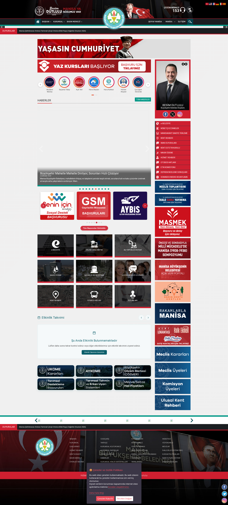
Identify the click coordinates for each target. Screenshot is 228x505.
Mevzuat (166, 446)
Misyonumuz (137, 443)
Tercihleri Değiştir (124, 498)
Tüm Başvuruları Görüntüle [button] (94, 228)
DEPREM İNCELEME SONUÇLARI (174, 172)
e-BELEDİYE (55, 250)
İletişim (181, 21)
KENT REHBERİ (55, 300)
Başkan (45, 21)
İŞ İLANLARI (132, 300)
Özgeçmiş (163, 97)
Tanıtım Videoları (169, 462)
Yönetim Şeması (138, 446)
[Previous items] (43, 205)
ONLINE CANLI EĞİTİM (94, 250)
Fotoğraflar (163, 102)
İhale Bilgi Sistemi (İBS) (172, 450)
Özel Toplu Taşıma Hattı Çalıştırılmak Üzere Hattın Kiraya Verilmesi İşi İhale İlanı (49, 31)
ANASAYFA (38, 22)
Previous (2, 27)
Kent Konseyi (75, 454)
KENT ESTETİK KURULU (170, 148)
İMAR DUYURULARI (169, 143)
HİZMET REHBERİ (168, 157)
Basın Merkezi (73, 21)
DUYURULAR (9, 30)
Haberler (105, 458)
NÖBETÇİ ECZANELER (170, 128)
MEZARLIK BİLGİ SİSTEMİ (94, 275)
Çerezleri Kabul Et (105, 498)
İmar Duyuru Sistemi (171, 458)
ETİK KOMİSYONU (168, 167)
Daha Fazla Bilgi (96, 492)
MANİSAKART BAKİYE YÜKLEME (174, 133)
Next (225, 27)
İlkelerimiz (75, 446)
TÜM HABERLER (143, 99)
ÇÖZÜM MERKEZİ (171, 8)
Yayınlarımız (136, 462)
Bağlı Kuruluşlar (139, 450)
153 (176, 10)
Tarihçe (104, 443)
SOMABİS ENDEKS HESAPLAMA (174, 177)
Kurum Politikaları (170, 454)
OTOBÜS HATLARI (94, 300)
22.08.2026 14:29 (45, 176)
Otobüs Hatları (107, 454)
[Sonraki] (148, 84)
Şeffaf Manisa (155, 21)
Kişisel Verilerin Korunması (143, 454)
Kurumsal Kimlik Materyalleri (114, 462)
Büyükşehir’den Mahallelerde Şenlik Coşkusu (69, 173)
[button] (57, 206)
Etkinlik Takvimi (77, 462)
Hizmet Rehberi (76, 450)
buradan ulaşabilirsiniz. (118, 487)
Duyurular (136, 458)
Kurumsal (58, 21)
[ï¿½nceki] (40, 84)
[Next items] (145, 205)
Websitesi (163, 106)
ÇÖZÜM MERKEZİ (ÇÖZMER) (133, 275)
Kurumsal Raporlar (110, 450)
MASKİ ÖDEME (55, 275)
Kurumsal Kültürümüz (111, 446)
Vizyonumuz (167, 443)
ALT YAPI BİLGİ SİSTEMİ (133, 250)
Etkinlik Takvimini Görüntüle (94, 352)
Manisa (169, 21)
